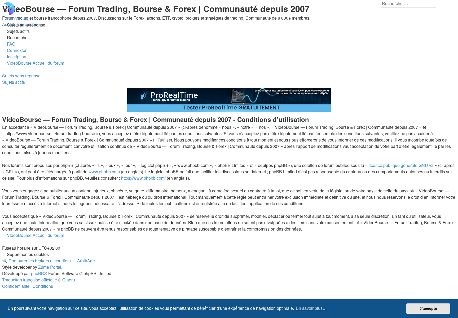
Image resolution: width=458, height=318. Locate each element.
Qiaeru (68, 280)
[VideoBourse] (229, 8)
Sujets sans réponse (21, 76)
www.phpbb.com (104, 172)
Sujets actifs (13, 82)
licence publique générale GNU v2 (401, 165)
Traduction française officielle (29, 280)
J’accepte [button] (428, 308)
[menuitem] (23, 25)
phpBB (37, 273)
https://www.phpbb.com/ (143, 178)
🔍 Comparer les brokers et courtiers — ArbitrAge (48, 261)
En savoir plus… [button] (311, 308)
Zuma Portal (49, 267)
